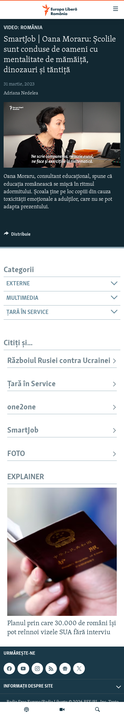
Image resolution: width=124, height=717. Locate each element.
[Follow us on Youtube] (23, 668)
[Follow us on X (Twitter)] (79, 668)
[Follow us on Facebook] (9, 668)
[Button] (17, 235)
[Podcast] (26, 709)
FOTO (16, 454)
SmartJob (23, 431)
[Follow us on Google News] (65, 668)
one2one (21, 407)
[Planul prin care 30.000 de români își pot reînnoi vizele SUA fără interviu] (62, 552)
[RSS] (51, 668)
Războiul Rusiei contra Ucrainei (58, 361)
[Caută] (97, 709)
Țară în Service (31, 384)
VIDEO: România (23, 28)
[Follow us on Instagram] (37, 668)
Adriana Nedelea (21, 93)
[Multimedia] (62, 709)
